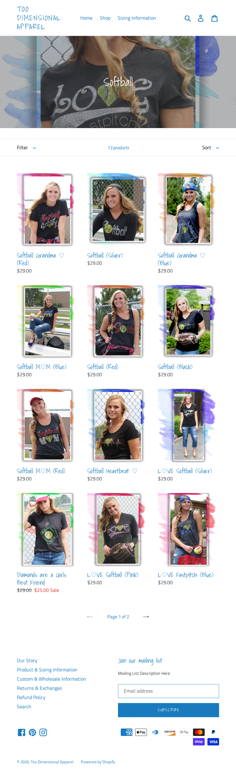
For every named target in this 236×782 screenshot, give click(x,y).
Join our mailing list (140, 660)
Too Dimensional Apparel (39, 18)
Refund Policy (31, 697)
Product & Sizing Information (47, 669)
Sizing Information (137, 18)
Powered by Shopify (98, 762)
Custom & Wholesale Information (51, 678)
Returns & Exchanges (39, 688)
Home (86, 18)
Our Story (27, 660)
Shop (105, 18)
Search (24, 706)
